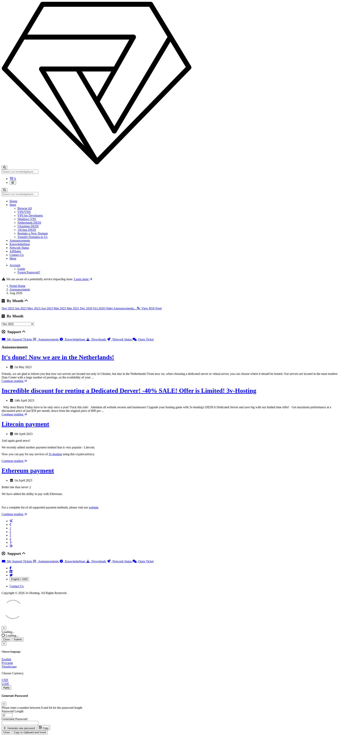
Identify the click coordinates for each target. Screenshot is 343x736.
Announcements (20, 240)
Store (13, 204)
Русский (7, 663)
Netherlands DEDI (29, 222)
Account (15, 265)
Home (13, 201)
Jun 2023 (21, 308)
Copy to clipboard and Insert (30, 732)
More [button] (13, 258)
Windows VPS (26, 219)
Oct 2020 (99, 308)
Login (21, 268)
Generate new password (21, 728)
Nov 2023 (8, 308)
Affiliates (15, 251)
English (6, 659)
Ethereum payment (28, 470)
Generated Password (14, 719)
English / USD (19, 579)
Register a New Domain (32, 233)
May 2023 (34, 308)
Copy (45, 728)
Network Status (19, 247)
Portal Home (17, 286)
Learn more (81, 279)
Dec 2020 (86, 308)
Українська (9, 666)
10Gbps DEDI (26, 229)
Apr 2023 (47, 308)
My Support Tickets (19, 339)
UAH (5, 683)
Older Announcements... (121, 308)
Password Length (12, 711)
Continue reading (13, 381)
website (93, 507)
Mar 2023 (60, 308)
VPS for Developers (30, 215)
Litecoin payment (25, 424)
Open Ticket (145, 339)
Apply (6, 687)
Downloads (98, 339)
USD (5, 680)
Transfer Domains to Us (32, 237)
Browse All (24, 208)
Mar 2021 (73, 308)
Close (6, 639)
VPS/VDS (24, 212)
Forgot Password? (28, 272)
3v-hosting (55, 454)
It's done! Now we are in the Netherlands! (58, 357)
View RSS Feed (151, 308)
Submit (18, 639)
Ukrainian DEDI (28, 226)
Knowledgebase (20, 244)
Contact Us (17, 255)
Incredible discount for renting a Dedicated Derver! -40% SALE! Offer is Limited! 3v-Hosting (129, 390)
